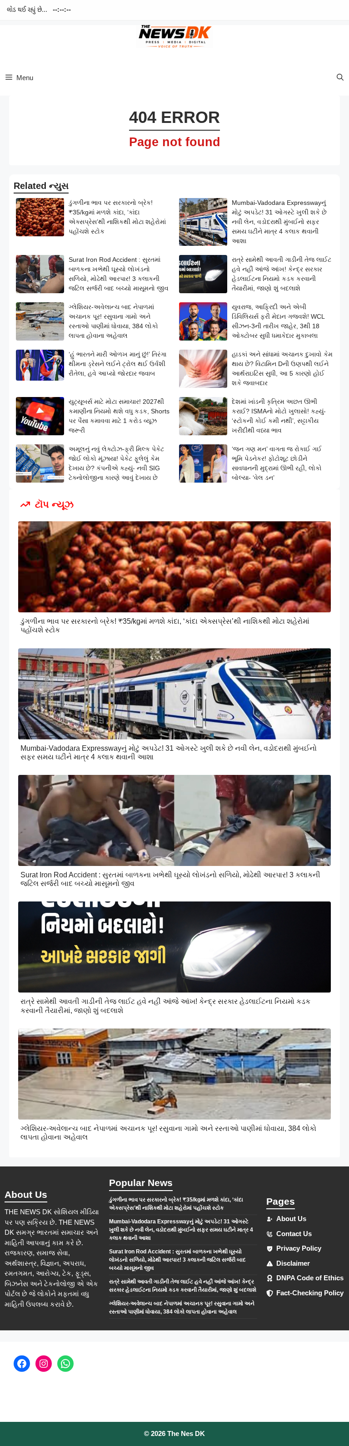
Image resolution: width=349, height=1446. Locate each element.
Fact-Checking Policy (310, 1293)
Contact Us (294, 1233)
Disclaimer (293, 1263)
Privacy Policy (298, 1248)
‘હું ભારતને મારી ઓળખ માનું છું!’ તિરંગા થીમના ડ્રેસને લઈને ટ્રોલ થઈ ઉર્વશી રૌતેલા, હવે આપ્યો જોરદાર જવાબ (117, 364)
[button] (340, 78)
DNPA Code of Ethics (310, 1278)
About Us (291, 1218)
